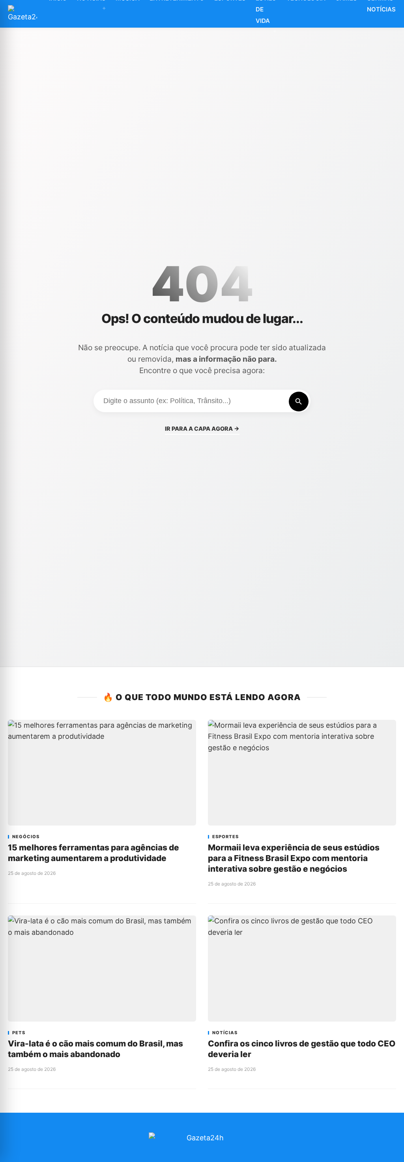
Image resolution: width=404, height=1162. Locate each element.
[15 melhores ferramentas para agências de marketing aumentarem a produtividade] (102, 773)
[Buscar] (299, 401)
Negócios (25, 837)
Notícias (225, 1033)
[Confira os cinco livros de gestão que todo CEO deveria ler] (302, 968)
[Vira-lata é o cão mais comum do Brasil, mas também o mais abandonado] (102, 968)
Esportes (225, 837)
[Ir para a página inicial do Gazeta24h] (22, 14)
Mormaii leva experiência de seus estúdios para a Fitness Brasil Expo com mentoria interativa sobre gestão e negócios (294, 858)
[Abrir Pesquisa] (400, 14)
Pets (18, 1033)
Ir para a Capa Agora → (202, 428)
